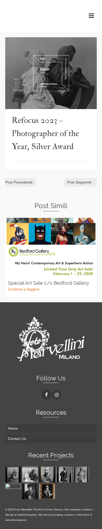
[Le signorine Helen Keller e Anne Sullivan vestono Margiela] (30, 474)
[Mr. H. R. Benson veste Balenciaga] (64, 474)
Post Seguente (79, 182)
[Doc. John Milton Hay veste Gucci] (47, 491)
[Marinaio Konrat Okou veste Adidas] (30, 491)
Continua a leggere (23, 289)
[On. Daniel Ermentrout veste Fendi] (47, 474)
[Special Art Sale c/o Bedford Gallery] (51, 247)
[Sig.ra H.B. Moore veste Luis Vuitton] (13, 491)
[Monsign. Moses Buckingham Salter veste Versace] (13, 474)
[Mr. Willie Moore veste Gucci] (81, 474)
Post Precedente (19, 182)
